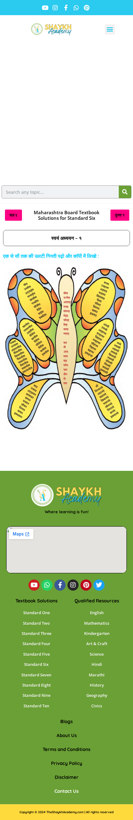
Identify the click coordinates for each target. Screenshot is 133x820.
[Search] (125, 192)
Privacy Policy (66, 763)
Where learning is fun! (66, 511)
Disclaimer (67, 777)
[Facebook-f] (60, 585)
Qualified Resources (97, 601)
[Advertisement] (66, 112)
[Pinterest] (86, 585)
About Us (67, 735)
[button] (110, 29)
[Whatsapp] (47, 585)
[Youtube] (34, 585)
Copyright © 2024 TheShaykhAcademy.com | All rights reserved (66, 812)
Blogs (66, 721)
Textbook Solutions (36, 601)
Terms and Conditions (66, 749)
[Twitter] (99, 585)
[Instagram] (73, 585)
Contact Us (66, 791)
